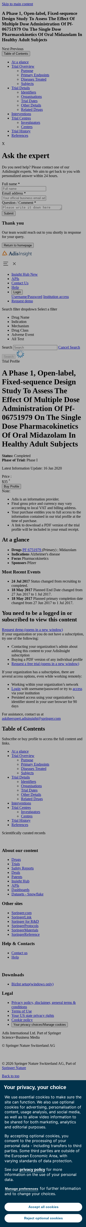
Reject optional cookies (43, 1218)
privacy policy (32, 1169)
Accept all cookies (43, 1207)
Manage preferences (21, 1189)
